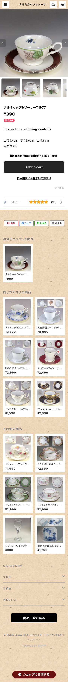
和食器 (7, 576)
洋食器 (7, 588)
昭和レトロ (9, 599)
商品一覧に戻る (34, 618)
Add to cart (34, 167)
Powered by (30, 645)
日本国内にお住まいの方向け (34, 178)
